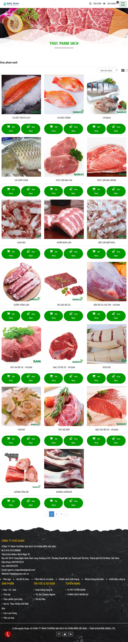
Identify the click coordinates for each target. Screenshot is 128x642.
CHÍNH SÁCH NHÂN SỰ (77, 594)
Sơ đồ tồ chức (23, 579)
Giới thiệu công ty (117, 579)
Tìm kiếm (97, 3)
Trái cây (6, 594)
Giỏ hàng (111, 3)
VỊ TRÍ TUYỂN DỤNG (76, 589)
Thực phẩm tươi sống (12, 599)
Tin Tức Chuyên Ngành (45, 594)
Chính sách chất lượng (69, 579)
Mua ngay (32, 129)
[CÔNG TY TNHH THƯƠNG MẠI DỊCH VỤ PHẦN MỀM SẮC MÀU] (11, 3)
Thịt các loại (8, 617)
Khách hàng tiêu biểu (94, 579)
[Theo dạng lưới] (122, 70)
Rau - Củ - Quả (9, 589)
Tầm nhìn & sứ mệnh (44, 579)
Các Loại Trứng (10, 613)
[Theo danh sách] (126, 70)
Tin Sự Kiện (40, 599)
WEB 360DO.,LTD (107, 628)
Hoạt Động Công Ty (43, 589)
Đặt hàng (12, 129)
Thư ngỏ (7, 579)
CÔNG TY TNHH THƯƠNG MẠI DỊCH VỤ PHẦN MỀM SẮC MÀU (59, 628)
